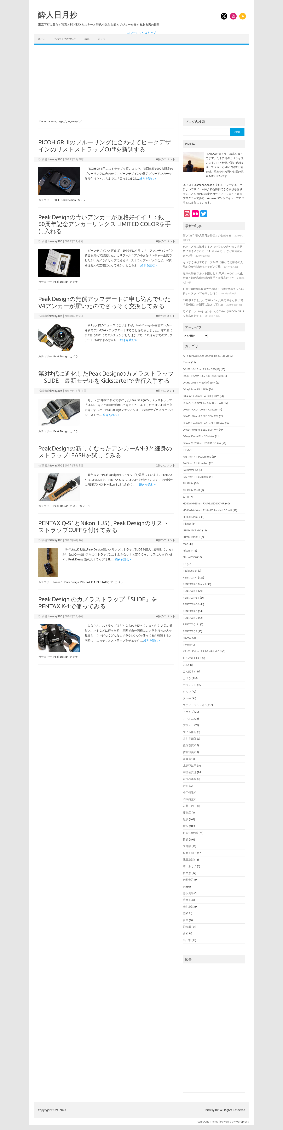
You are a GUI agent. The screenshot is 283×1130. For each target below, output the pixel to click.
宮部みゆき (189, 778)
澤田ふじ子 (189, 866)
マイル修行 (189, 732)
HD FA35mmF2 (192, 516)
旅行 (185, 825)
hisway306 (55, 159)
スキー (187, 698)
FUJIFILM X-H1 (191, 490)
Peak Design (68, 199)
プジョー (188, 725)
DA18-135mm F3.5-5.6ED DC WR (202, 375)
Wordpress (242, 1121)
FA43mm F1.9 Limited (195, 463)
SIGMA (187, 637)
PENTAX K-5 (190, 611)
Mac (185, 543)
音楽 (185, 920)
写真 (87, 39)
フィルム (188, 718)
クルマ (187, 691)
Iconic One (203, 1121)
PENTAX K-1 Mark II (194, 584)
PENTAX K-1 (87, 582)
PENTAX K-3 (190, 590)
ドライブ (188, 711)
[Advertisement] (141, 79)
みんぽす (188, 671)
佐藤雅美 (188, 752)
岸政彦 (187, 812)
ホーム (42, 39)
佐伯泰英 (188, 745)
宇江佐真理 (189, 772)
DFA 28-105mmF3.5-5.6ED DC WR (203, 402)
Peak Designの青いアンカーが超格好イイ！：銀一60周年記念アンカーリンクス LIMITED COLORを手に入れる (104, 224)
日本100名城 (190, 832)
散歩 (185, 819)
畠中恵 (187, 873)
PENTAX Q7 (190, 631)
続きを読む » (147, 178)
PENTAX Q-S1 (105, 582)
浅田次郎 (188, 859)
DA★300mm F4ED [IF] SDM (199, 382)
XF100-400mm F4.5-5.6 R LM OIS (202, 651)
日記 (185, 839)
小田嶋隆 (188, 792)
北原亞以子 (189, 765)
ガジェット (86, 505)
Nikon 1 (58, 582)
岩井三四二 (189, 805)
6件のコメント (165, 616)
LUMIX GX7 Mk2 (192, 530)
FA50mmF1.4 (190, 469)
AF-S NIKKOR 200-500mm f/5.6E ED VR (206, 355)
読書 (185, 899)
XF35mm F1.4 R (192, 657)
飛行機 (187, 926)
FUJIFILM (188, 483)
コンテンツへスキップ (141, 32)
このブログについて (65, 39)
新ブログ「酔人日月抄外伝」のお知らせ (207, 235)
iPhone (187, 523)
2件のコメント (165, 465)
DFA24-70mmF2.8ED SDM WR (200, 429)
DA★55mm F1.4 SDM (195, 389)
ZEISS (186, 664)
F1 (184, 449)
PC (184, 564)
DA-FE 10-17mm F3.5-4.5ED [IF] (201, 369)
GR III (56, 199)
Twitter (187, 644)
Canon (187, 362)
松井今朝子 (189, 852)
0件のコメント (165, 159)
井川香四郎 (189, 738)
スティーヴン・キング (196, 705)
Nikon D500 (190, 557)
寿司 (185, 785)
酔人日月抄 (57, 14)
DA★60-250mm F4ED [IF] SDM (201, 396)
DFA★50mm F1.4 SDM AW (198, 436)
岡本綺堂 (188, 799)
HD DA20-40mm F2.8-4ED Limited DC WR (207, 510)
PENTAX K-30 (191, 604)
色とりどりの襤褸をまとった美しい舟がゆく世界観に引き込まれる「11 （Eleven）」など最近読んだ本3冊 (213, 251)
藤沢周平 (188, 893)
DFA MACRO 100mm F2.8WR (200, 409)
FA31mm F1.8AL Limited (197, 456)
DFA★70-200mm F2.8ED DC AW (202, 443)
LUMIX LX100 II (191, 537)
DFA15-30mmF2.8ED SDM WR (200, 416)
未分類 (187, 846)
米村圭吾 (188, 879)
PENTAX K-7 (190, 617)
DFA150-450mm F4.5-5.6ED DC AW (203, 422)
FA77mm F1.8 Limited (195, 476)
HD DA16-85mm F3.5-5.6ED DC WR (204, 503)
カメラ (101, 39)
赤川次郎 (188, 906)
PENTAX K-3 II (191, 597)
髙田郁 (187, 940)
